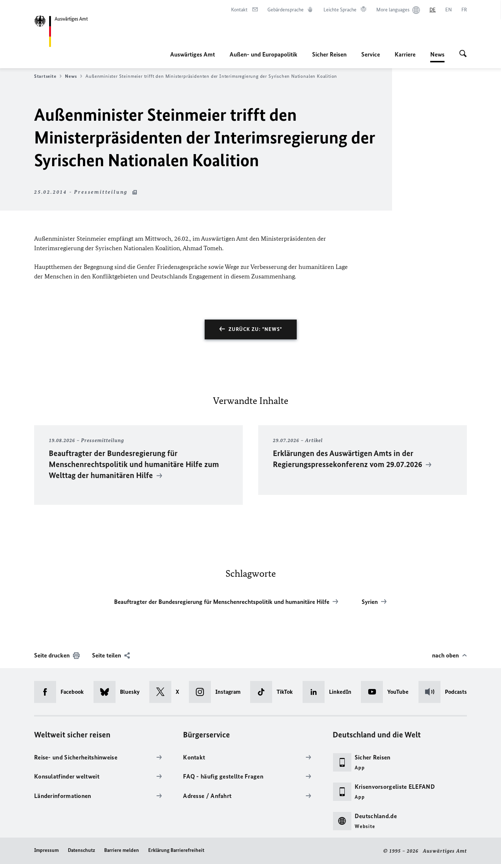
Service (370, 54)
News (437, 56)
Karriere (405, 54)
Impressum (46, 850)
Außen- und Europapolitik (263, 54)
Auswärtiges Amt (192, 54)
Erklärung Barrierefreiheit (176, 850)
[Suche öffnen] (463, 54)
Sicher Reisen (329, 54)
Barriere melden (121, 850)
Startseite (45, 76)
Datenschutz (81, 850)
